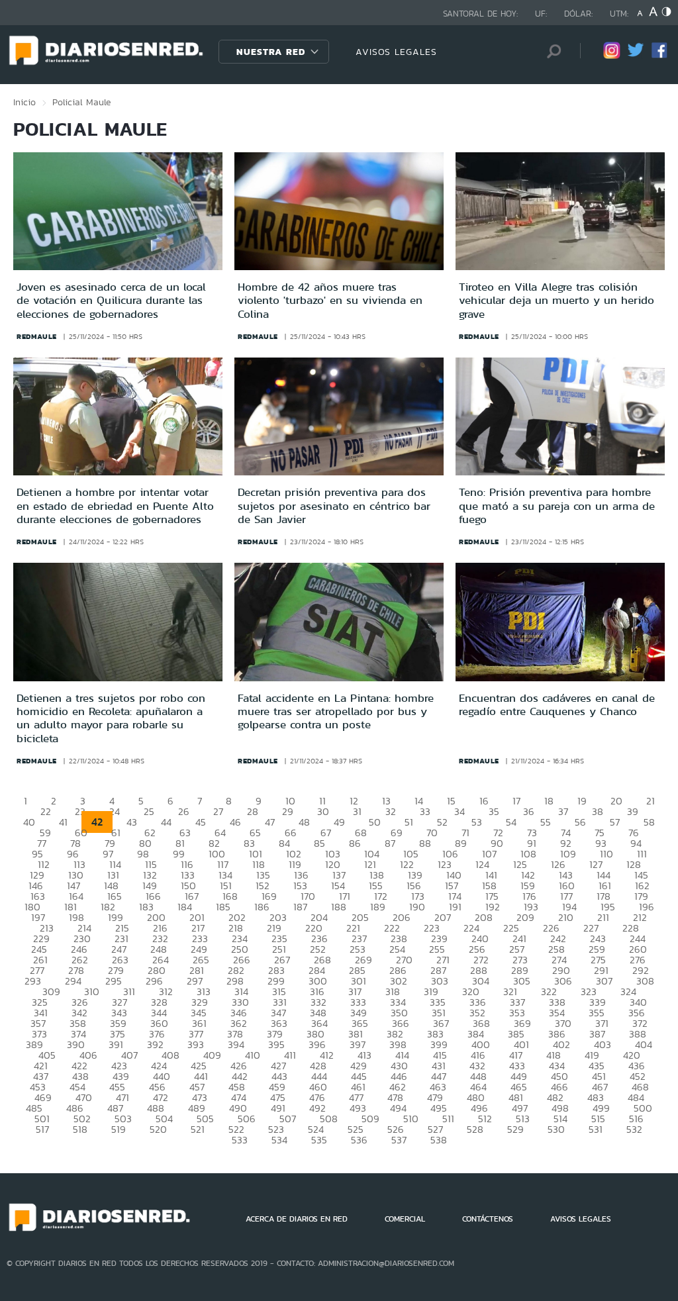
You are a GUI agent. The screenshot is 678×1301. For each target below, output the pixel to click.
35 (494, 811)
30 (323, 811)
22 (45, 811)
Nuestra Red (270, 51)
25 (149, 811)
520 (158, 1129)
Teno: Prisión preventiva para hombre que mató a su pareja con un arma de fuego (557, 505)
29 (287, 811)
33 (425, 811)
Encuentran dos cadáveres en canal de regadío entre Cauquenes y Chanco (557, 704)
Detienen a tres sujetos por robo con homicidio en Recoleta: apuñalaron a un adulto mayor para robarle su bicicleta (111, 718)
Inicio (24, 102)
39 (632, 811)
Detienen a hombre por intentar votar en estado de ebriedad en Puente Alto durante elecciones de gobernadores (115, 505)
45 (200, 822)
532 (634, 1129)
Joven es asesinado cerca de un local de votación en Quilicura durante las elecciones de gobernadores (111, 300)
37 (563, 811)
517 (42, 1129)
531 (596, 1129)
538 (438, 1140)
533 (240, 1140)
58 (649, 822)
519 (118, 1129)
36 (528, 811)
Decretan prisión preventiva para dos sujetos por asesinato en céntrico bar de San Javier (334, 505)
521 (198, 1129)
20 (616, 801)
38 (597, 811)
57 (615, 822)
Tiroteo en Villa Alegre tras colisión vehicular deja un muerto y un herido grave (556, 300)
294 (73, 981)
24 (114, 811)
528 (475, 1129)
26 (183, 811)
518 (80, 1129)
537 (399, 1140)
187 (300, 907)
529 (515, 1129)
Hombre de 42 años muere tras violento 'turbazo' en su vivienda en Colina (330, 300)
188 (338, 907)
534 (279, 1140)
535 (319, 1140)
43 (131, 822)
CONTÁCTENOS (487, 1219)
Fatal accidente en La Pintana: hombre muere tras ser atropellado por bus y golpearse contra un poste (336, 711)
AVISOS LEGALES (396, 51)
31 (357, 811)
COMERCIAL (405, 1219)
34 (459, 811)
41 (63, 822)
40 (29, 822)
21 (650, 801)
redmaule (37, 336)
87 (390, 843)
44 (166, 822)
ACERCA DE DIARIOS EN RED (297, 1219)
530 (556, 1129)
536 (359, 1140)
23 (80, 811)
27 (218, 811)
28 (252, 811)
